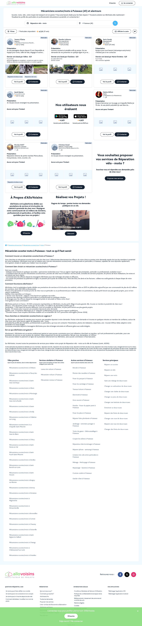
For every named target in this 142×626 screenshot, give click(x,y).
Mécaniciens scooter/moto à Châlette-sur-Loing (23, 418)
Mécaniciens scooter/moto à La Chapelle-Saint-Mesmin (20, 426)
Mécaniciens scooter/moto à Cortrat (22, 519)
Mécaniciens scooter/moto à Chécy (22, 439)
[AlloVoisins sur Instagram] (133, 574)
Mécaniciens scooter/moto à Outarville (23, 529)
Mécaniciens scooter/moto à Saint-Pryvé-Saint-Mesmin (21, 453)
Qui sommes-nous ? (46, 591)
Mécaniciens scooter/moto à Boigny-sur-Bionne (22, 481)
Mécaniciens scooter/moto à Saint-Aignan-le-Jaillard (21, 536)
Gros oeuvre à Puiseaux (81, 400)
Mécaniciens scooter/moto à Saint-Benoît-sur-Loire (21, 466)
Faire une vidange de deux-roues (115, 381)
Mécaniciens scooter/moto (31, 245)
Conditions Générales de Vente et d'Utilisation (88, 591)
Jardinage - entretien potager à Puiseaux (84, 425)
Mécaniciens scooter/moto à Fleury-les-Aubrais (23, 374)
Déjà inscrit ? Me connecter (71, 621)
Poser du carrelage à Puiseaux (83, 384)
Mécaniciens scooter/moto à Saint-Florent (21, 474)
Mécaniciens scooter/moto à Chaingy (22, 542)
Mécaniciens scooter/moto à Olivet (21, 388)
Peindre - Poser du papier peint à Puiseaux (84, 406)
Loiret (42, 245)
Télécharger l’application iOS (116, 591)
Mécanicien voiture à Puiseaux (51, 375)
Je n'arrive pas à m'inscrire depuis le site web (19, 596)
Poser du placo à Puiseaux (82, 413)
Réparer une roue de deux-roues (115, 424)
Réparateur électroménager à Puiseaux (86, 444)
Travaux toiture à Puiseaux (82, 389)
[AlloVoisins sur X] (126, 574)
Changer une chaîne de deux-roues (116, 391)
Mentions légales (79, 603)
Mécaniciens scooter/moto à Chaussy (22, 524)
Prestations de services (15, 245)
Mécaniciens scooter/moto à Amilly (21, 412)
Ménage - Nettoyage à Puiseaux (84, 462)
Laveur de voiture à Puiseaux (51, 369)
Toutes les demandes (46, 599)
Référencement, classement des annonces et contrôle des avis (87, 599)
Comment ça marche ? (47, 594)
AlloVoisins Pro (44, 596)
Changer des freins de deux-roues (116, 429)
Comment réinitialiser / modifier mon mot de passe (19, 600)
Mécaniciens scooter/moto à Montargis (23, 393)
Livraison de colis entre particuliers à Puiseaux (85, 456)
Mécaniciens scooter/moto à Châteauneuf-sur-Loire (19, 549)
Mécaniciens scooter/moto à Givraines (22, 493)
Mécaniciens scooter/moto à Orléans (22, 368)
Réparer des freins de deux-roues (116, 413)
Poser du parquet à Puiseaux (83, 378)
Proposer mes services (46, 602)
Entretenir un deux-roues (113, 408)
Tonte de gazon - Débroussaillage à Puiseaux (85, 432)
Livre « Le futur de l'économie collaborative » (53, 604)
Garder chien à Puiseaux (81, 478)
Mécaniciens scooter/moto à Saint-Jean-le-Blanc (21, 433)
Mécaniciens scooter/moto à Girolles (22, 460)
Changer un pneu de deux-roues (115, 397)
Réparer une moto (110, 375)
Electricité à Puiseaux (80, 395)
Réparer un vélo (109, 370)
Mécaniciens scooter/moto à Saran (21, 406)
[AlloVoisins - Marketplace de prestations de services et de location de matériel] (16, 4)
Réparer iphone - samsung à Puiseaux (86, 449)
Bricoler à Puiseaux (79, 368)
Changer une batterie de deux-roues (117, 402)
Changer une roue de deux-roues (116, 418)
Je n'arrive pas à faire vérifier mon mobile (18, 591)
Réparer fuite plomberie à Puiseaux (85, 418)
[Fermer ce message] (137, 611)
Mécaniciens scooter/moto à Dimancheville (19, 507)
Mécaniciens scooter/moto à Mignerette (19, 499)
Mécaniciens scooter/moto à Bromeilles (23, 513)
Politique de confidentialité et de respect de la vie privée (88, 595)
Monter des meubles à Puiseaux (84, 373)
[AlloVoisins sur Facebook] (120, 574)
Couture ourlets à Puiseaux (82, 473)
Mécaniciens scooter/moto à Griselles (22, 555)
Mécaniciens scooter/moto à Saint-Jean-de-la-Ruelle (21, 400)
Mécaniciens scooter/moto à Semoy (22, 488)
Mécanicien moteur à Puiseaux (51, 380)
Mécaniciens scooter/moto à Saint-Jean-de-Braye (21, 382)
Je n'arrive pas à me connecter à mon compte (19, 594)
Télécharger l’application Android (118, 594)
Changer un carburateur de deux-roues (118, 386)
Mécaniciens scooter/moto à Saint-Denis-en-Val (21, 446)
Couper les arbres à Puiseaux (83, 439)
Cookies (76, 605)
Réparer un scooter (111, 364)
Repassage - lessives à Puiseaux (84, 468)
